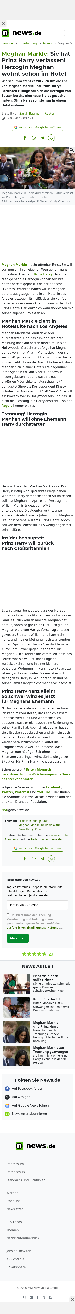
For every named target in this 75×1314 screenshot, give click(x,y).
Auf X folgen (20, 1097)
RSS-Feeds (14, 1222)
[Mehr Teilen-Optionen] (51, 137)
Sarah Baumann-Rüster (37, 113)
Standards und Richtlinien (25, 1180)
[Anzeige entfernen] (72, 1299)
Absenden (18, 938)
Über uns (13, 1201)
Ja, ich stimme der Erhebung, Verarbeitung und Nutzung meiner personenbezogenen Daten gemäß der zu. (35, 921)
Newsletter (14, 1209)
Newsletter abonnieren (29, 1113)
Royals (39, 829)
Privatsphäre (16, 1267)
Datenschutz (16, 1172)
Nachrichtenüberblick (22, 1238)
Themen (12, 1230)
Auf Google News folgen (30, 1105)
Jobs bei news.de (19, 1251)
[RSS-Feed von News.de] (50, 1297)
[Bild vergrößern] (72, 150)
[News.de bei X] (44, 1297)
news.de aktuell (51, 825)
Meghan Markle (29, 825)
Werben (12, 1193)
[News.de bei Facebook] (37, 1297)
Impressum (15, 1164)
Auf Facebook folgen (27, 1088)
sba (4, 810)
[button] (37, 127)
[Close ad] (3, 23)
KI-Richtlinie (15, 1259)
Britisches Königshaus (33, 821)
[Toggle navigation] (68, 33)
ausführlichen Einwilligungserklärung (32, 927)
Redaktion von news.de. (46, 839)
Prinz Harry (25, 829)
